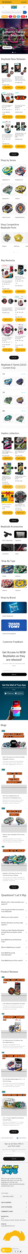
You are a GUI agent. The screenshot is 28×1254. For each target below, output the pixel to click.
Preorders (4, 16)
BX (18, 16)
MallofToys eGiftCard (6, 504)
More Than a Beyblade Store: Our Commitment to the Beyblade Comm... (12, 796)
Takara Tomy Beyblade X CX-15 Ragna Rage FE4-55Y (20, 309)
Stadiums (18, 540)
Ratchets (16, 246)
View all (14, 154)
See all (23, 374)
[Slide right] (17, 252)
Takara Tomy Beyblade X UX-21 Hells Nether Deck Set (7, 106)
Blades (4, 246)
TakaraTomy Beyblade (9, 633)
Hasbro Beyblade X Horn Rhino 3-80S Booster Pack (20, 452)
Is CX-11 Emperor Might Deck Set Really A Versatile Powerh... (13, 1119)
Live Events (18, 47)
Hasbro (17, 198)
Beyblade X (5, 198)
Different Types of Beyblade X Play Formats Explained (13, 835)
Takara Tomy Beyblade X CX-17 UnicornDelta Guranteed (7, 339)
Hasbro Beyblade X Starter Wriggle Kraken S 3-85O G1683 (7, 452)
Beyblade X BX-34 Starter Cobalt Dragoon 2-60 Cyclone (20, 278)
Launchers (5, 554)
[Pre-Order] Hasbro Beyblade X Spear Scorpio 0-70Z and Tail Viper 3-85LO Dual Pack (20, 78)
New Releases (7, 47)
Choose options (7, 117)
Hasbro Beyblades (7, 616)
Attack (4, 576)
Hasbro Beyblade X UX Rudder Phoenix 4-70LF (20, 505)
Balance (4, 590)
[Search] (25, 12)
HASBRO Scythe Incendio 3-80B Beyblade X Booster (20, 477)
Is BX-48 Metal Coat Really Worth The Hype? (14, 1003)
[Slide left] (10, 252)
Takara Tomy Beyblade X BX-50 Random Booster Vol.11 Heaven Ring (7, 136)
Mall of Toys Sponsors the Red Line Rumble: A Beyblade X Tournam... (14, 758)
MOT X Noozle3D (7, 540)
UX (14, 16)
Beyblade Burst (20, 217)
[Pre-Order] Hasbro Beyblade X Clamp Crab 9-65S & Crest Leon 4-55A (7, 80)
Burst (23, 16)
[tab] (12, 52)
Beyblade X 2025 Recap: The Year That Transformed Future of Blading (12, 874)
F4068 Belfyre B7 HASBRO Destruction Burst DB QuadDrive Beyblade (6, 478)
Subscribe (14, 1158)
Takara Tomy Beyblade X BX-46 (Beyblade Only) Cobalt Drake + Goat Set (7, 309)
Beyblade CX (6, 180)
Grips (17, 554)
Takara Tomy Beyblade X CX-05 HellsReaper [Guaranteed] (20, 337)
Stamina (17, 590)
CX (10, 16)
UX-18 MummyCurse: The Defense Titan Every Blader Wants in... (13, 1041)
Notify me (14, 674)
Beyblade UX (19, 180)
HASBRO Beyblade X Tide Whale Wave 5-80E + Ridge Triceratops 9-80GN (20, 135)
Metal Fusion (6, 217)
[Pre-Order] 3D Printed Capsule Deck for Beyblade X (20, 106)
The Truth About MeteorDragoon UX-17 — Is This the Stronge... (14, 1080)
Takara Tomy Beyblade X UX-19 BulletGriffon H (7, 282)
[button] (3, 7)
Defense (17, 576)
